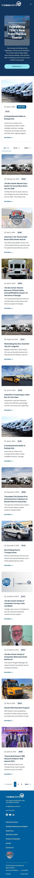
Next (26, 784)
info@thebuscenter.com (13, 806)
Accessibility (24, 870)
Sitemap (8, 874)
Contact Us (10, 848)
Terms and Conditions (12, 870)
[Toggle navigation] (31, 4)
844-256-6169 (10, 810)
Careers (8, 843)
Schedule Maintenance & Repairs (17, 826)
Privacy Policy (24, 874)
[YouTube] (10, 815)
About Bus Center (12, 834)
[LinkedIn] (13, 815)
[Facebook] (7, 815)
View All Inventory (12, 822)
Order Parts (10, 831)
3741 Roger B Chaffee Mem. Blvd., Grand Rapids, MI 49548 (15, 801)
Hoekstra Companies (13, 839)
